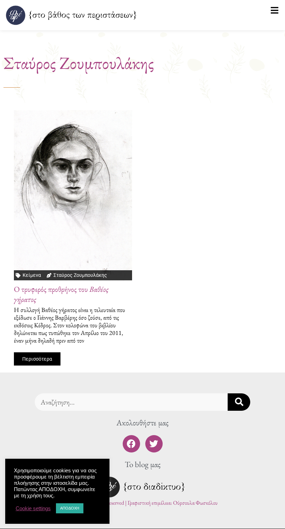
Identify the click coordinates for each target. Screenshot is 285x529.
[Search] (239, 402)
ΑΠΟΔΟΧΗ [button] (69, 508)
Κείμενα (32, 275)
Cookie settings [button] (33, 508)
